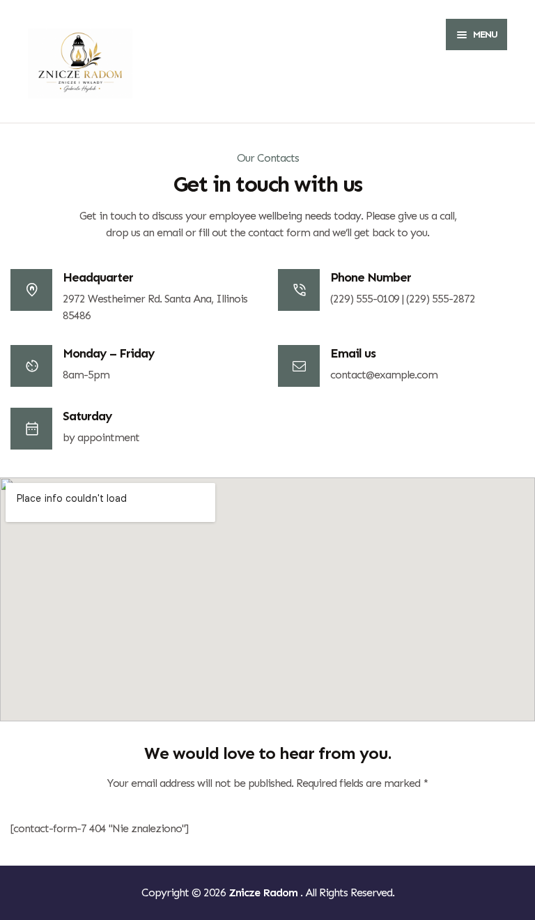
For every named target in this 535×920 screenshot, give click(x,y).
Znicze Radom (264, 892)
